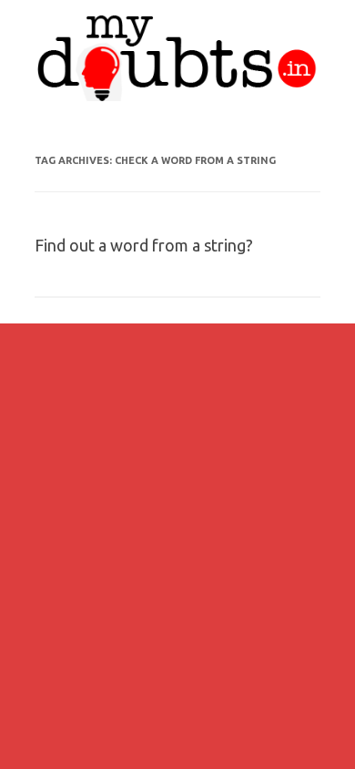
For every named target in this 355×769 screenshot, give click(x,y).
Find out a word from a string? (144, 245)
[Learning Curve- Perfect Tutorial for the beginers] (177, 96)
